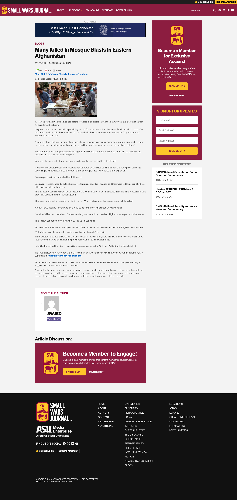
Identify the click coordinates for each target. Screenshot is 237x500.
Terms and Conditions (61, 481)
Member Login (205, 2)
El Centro (74, 10)
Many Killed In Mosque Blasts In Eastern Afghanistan (61, 74)
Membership (106, 421)
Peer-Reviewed (134, 443)
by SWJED (40, 62)
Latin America (177, 425)
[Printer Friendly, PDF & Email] (48, 70)
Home (101, 403)
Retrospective (134, 412)
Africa (173, 408)
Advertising (105, 425)
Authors (104, 412)
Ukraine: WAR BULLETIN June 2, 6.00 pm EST (175, 191)
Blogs (39, 43)
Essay (128, 417)
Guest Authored (135, 430)
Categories (132, 403)
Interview (131, 425)
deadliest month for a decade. (65, 255)
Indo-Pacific (176, 421)
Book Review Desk (136, 452)
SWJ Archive (92, 10)
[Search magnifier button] (214, 10)
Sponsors (107, 10)
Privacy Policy (43, 481)
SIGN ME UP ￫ (177, 86)
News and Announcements (141, 461)
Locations (176, 403)
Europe (174, 412)
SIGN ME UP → (74, 371)
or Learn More (96, 371)
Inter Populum (124, 10)
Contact (103, 417)
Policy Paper (133, 439)
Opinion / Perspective (138, 421)
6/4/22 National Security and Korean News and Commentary (177, 208)
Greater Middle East (182, 417)
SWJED (54, 313)
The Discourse (134, 434)
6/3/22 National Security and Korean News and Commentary (177, 173)
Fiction (129, 456)
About (60, 10)
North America (178, 430)
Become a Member (226, 2)
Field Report (133, 447)
